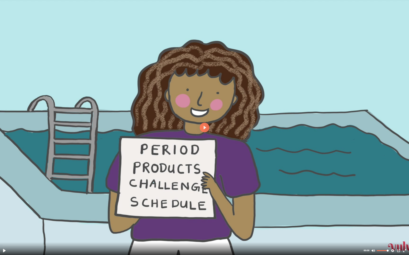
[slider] (204, 245)
